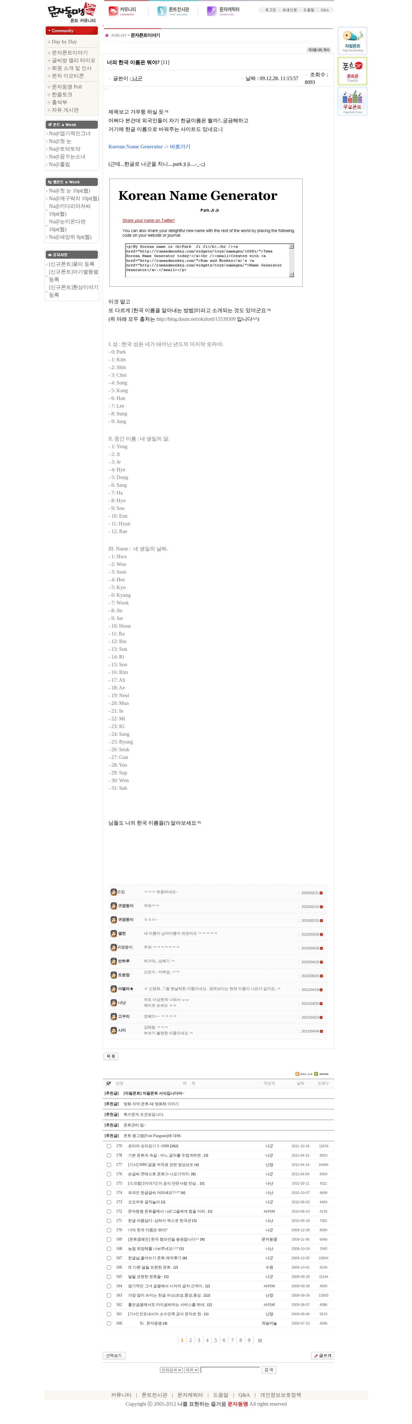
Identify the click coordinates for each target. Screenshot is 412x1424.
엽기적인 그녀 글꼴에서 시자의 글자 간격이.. (166, 1286)
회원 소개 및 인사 (71, 68)
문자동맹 (269, 1239)
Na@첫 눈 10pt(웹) (69, 190)
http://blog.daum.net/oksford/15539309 (196, 319)
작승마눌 (269, 1323)
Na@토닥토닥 (64, 149)
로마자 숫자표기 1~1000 (148, 1146)
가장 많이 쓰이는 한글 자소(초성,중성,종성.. (165, 1295)
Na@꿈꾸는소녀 (67, 156)
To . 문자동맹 (145, 1323)
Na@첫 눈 (60, 141)
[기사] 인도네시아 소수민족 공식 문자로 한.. (165, 1314)
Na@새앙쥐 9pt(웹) (70, 237)
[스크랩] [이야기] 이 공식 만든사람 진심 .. (163, 1183)
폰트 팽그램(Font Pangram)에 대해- (153, 1135)
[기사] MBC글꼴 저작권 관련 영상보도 (160, 1164)
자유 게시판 (65, 110)
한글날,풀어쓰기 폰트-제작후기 (155, 1258)
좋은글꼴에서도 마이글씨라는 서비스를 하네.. (167, 1304)
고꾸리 (124, 1016)
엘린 (122, 933)
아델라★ (126, 988)
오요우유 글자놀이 (144, 1202)
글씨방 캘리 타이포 (73, 60)
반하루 (124, 961)
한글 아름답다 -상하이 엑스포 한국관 (159, 1220)
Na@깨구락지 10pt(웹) (74, 198)
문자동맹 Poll (66, 86)
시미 (122, 1030)
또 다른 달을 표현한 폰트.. (150, 1267)
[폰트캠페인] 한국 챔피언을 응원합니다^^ (163, 1239)
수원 (269, 1267)
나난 (122, 1002)
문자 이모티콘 (67, 76)
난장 (269, 1164)
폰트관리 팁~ (135, 1125)
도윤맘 (124, 975)
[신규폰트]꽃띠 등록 (72, 264)
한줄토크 (61, 94)
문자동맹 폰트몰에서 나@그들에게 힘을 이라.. (167, 1211)
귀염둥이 (126, 905)
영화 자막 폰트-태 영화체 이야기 (151, 1104)
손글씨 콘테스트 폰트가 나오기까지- (159, 1174)
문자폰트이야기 (69, 52)
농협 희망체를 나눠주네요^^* (153, 1248)
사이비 (269, 1211)
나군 (137, 78)
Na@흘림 (59, 164)
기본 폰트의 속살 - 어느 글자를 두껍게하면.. (165, 1155)
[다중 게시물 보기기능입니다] (109, 1083)
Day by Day (64, 41)
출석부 (59, 102)
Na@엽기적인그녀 (70, 133)
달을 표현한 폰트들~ (145, 1276)
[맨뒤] (260, 1340)
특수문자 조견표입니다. (144, 1114)
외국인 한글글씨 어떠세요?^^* (154, 1192)
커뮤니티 (118, 35)
